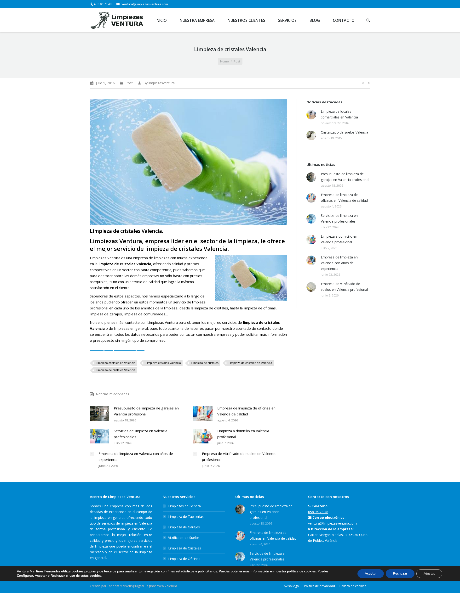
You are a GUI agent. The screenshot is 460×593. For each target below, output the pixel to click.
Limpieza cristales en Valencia (115, 363)
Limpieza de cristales (204, 363)
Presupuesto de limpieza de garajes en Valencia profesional (146, 411)
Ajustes (429, 573)
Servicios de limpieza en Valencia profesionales (140, 433)
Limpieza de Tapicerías (186, 516)
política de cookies (301, 571)
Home (224, 61)
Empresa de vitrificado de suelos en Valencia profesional (239, 456)
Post (237, 61)
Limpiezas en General (184, 506)
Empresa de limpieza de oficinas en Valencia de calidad (246, 411)
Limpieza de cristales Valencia (115, 370)
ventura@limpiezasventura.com (144, 4)
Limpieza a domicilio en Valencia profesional (243, 433)
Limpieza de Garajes (184, 527)
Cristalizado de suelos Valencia (344, 132)
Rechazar (400, 573)
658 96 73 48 (102, 4)
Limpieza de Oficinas (184, 558)
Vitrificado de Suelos (184, 537)
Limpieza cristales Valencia (163, 363)
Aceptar (371, 573)
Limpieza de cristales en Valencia (250, 363)
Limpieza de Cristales (184, 548)
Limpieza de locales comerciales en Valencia (339, 114)
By (159, 83)
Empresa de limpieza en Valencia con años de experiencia (135, 456)
